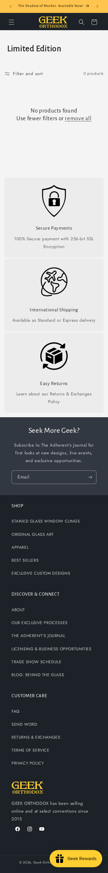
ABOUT (18, 610)
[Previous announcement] (10, 6)
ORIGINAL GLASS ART (33, 534)
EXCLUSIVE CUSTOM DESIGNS (41, 573)
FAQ (16, 711)
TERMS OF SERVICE (31, 750)
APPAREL (20, 547)
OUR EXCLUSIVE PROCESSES (40, 623)
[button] (11, 22)
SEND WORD (24, 724)
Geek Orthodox (45, 862)
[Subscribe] (90, 477)
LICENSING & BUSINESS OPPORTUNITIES (51, 649)
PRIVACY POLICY (28, 763)
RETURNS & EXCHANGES (36, 737)
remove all (78, 118)
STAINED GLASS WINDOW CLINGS (46, 521)
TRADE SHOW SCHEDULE (36, 662)
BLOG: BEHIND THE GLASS (38, 675)
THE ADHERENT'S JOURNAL (38, 635)
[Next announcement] (97, 6)
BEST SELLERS (25, 560)
